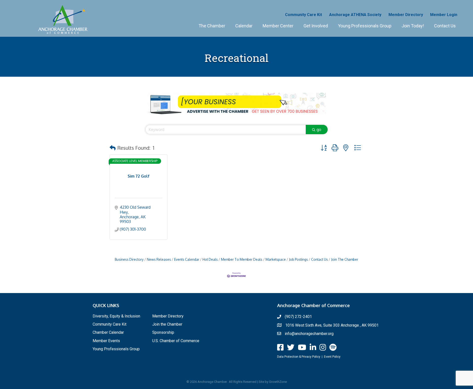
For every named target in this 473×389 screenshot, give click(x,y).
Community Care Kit (303, 14)
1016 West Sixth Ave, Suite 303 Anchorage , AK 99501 (332, 325)
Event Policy (332, 356)
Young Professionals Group (364, 25)
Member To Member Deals (241, 259)
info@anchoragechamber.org (309, 333)
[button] (113, 147)
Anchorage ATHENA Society (355, 14)
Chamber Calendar (108, 332)
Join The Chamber (344, 259)
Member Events (106, 340)
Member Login (443, 14)
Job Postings (298, 259)
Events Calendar (186, 259)
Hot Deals (210, 259)
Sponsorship (163, 332)
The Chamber (212, 25)
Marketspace (276, 259)
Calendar (244, 25)
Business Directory (129, 259)
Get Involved (316, 25)
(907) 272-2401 (298, 316)
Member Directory (406, 14)
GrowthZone (278, 382)
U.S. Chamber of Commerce (175, 340)
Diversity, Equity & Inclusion (116, 316)
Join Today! (413, 25)
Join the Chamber (167, 324)
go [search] (319, 129)
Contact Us (445, 25)
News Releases (159, 259)
